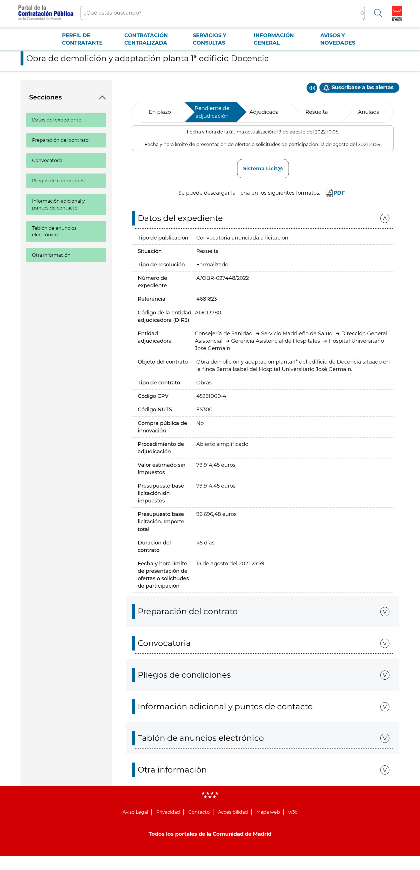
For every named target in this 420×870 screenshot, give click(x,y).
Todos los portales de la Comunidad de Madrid (210, 834)
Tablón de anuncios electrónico (54, 232)
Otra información (51, 255)
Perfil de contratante (82, 39)
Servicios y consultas (209, 39)
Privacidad (168, 812)
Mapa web (268, 812)
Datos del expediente (56, 120)
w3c (292, 812)
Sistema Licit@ (263, 168)
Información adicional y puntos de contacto (58, 204)
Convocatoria (47, 160)
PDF (339, 193)
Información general (274, 39)
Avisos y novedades (337, 39)
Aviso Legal (135, 812)
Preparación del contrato (60, 140)
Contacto (199, 812)
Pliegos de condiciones (58, 180)
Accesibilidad (233, 812)
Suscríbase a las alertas (363, 87)
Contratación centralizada (146, 39)
